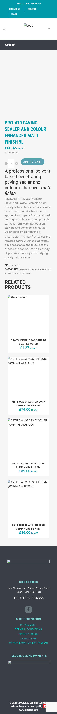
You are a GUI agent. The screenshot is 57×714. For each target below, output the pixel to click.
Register (32, 9)
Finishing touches (30, 269)
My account (28, 625)
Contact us (29, 639)
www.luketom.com (28, 710)
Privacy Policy (28, 634)
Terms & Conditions (28, 629)
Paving (27, 273)
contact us (14, 9)
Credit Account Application (28, 643)
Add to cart (32, 161)
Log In (14, 14)
